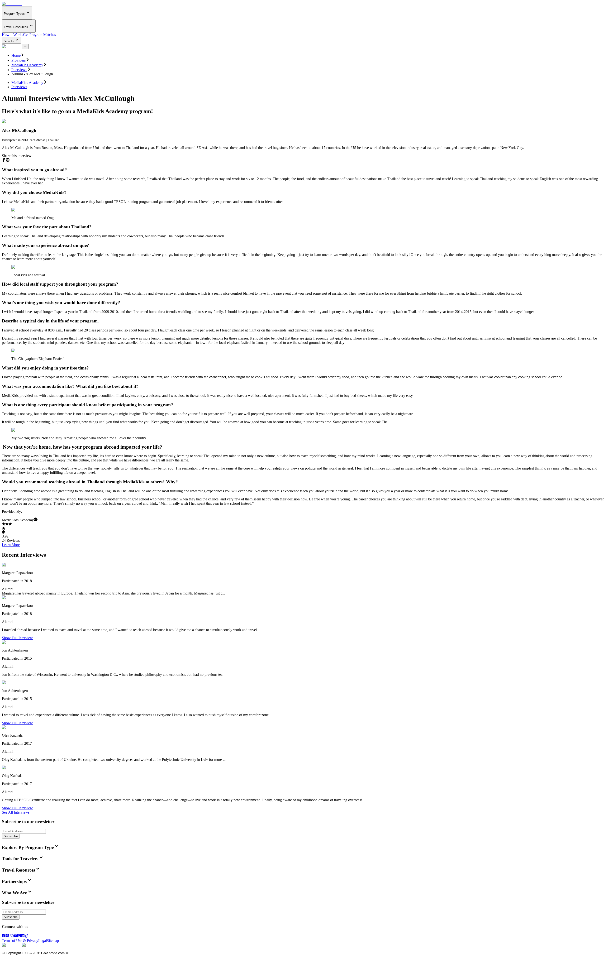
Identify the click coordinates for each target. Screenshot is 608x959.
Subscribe (11, 836)
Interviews (19, 70)
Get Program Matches (39, 35)
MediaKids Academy (27, 65)
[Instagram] (11, 936)
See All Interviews (15, 812)
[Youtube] (15, 936)
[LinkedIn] (23, 936)
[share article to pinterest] (8, 160)
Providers (18, 60)
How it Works (12, 35)
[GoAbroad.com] (12, 4)
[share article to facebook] (4, 160)
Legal (42, 941)
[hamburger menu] (25, 46)
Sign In (9, 41)
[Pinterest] (19, 936)
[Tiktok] (26, 936)
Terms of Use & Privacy (20, 941)
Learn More (11, 545)
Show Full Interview (17, 638)
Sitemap (53, 941)
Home (16, 55)
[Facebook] (4, 936)
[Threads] (8, 936)
